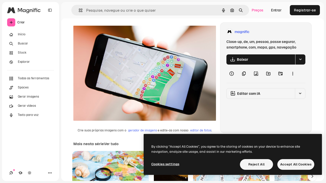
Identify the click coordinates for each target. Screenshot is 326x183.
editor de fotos (200, 130)
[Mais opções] (293, 74)
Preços (257, 10)
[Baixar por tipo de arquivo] (300, 59)
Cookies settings (165, 164)
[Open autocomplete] (79, 10)
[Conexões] (11, 173)
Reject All (256, 164)
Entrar (276, 10)
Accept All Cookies (295, 164)
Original (106, 31)
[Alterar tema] (29, 173)
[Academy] (20, 173)
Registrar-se (305, 10)
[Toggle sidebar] (50, 10)
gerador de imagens (142, 130)
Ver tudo (111, 144)
